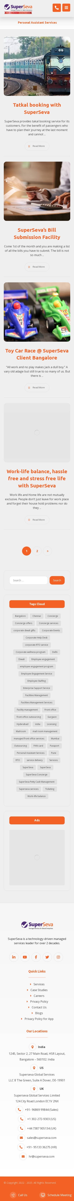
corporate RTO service (36, 644)
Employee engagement (43, 659)
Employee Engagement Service (36, 673)
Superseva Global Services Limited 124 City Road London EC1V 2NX (37, 1095)
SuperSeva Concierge (36, 774)
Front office (50, 709)
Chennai (37, 616)
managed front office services (29, 738)
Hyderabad (22, 724)
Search (57, 580)
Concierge (53, 616)
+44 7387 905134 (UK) (41, 1128)
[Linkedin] (13, 957)
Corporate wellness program (30, 652)
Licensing (51, 724)
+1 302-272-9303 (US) (41, 1119)
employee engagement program (36, 666)
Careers (39, 996)
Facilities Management (36, 695)
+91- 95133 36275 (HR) (42, 1147)
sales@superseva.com (41, 1138)
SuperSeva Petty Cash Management (36, 781)
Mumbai (55, 738)
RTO (18, 760)
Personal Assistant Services (30, 752)
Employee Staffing (36, 680)
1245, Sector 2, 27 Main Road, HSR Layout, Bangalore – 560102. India (37, 1053)
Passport (54, 745)
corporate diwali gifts (24, 630)
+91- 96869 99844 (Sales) (41, 1110)
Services (53, 760)
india (37, 724)
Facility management (27, 709)
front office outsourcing (29, 716)
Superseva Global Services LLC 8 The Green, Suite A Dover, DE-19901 (37, 1074)
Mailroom (21, 731)
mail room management (45, 731)
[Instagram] (58, 957)
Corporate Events (51, 630)
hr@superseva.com (41, 1156)
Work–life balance (36, 796)
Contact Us (39, 1007)
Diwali (21, 659)
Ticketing (49, 789)
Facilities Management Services (36, 702)
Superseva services (28, 789)
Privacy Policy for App (39, 1019)
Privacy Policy (39, 1002)
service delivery (35, 760)
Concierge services (48, 623)
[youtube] (25, 957)
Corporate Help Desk (36, 637)
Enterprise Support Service (36, 688)
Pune (53, 752)
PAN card (38, 745)
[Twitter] (47, 957)
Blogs (39, 1013)
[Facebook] (36, 957)
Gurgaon (52, 716)
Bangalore (20, 616)
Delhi (54, 652)
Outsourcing (20, 745)
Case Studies (39, 990)
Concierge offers (23, 623)
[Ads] (37, 857)
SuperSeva (28, 767)
